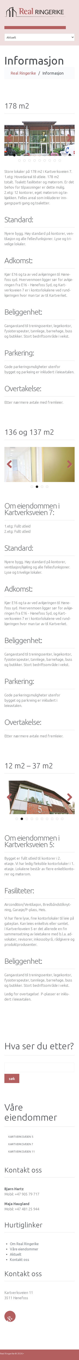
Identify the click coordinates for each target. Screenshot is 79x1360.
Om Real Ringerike (24, 1244)
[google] (10, 1316)
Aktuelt (15, 1254)
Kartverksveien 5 (20, 1136)
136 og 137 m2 (29, 432)
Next (68, 138)
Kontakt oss (19, 1260)
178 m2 (16, 106)
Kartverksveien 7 (20, 1144)
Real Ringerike (23, 73)
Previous (11, 138)
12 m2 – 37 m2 (28, 765)
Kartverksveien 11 (21, 1151)
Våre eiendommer (24, 1249)
